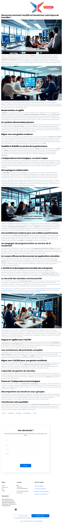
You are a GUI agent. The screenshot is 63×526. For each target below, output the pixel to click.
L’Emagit (43, 143)
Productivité (10, 413)
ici (35, 131)
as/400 (3, 413)
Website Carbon (40, 515)
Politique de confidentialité (42, 491)
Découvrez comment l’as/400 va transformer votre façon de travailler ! (30, 16)
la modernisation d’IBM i (40, 290)
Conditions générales (40, 488)
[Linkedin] (16, 510)
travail (34, 413)
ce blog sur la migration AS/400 (31, 292)
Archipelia (31, 185)
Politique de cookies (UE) (41, 494)
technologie (18, 413)
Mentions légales (39, 486)
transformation (27, 413)
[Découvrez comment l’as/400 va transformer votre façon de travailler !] (31, 36)
